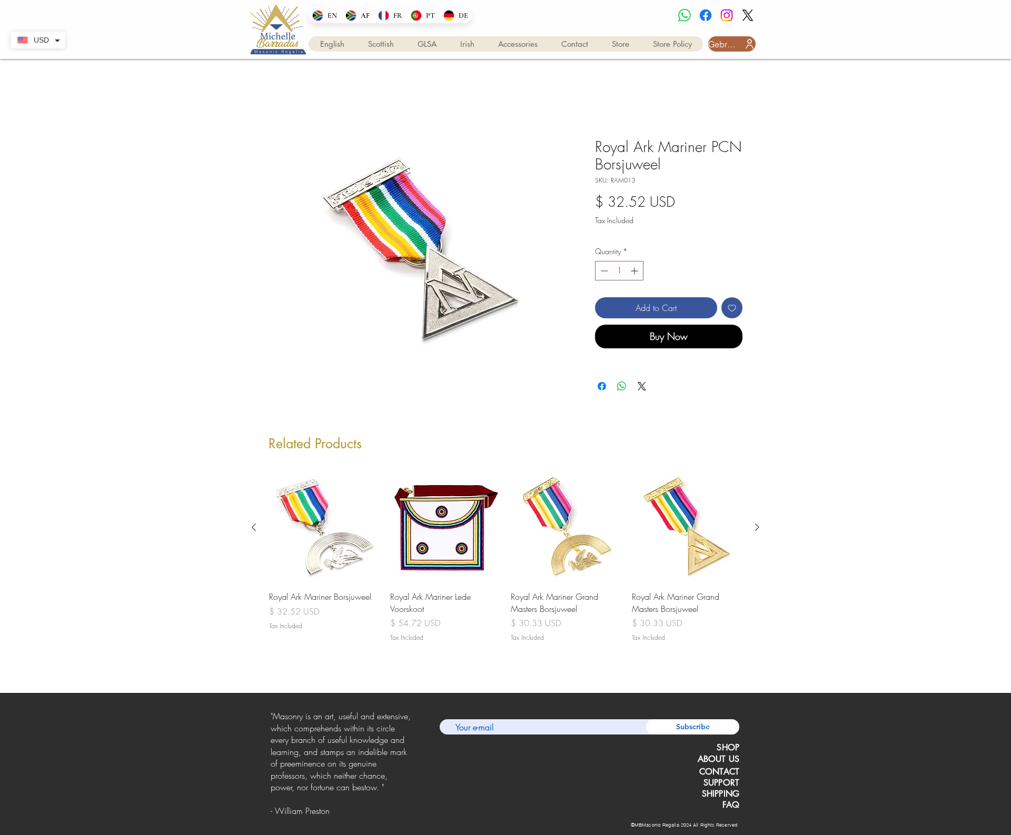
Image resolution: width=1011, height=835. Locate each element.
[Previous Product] (253, 527)
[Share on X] (642, 386)
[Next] (410, 765)
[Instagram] (727, 15)
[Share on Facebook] (602, 386)
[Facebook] (705, 15)
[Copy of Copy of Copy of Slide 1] (354, 810)
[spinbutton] (619, 270)
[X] (748, 15)
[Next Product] (757, 527)
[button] (332, 44)
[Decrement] (603, 270)
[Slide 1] (327, 810)
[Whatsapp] (684, 15)
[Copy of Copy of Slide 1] (341, 811)
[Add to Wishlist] (731, 307)
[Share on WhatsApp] (622, 386)
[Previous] (272, 765)
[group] (505, 563)
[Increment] (635, 270)
